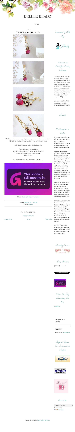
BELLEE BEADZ (37, 16)
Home (37, 24)
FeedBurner (66, 332)
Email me (57, 306)
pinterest (36, 197)
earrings (30, 204)
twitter (31, 197)
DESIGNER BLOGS (43, 420)
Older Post (49, 219)
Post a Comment (28, 215)
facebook (25, 197)
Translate (61, 410)
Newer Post (8, 219)
